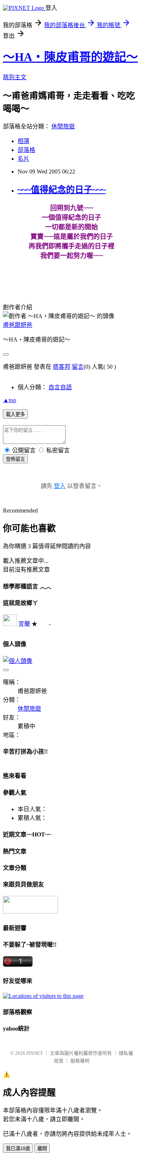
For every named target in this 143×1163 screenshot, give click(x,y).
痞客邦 (61, 367)
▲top (9, 400)
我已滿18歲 (18, 1148)
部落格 (26, 150)
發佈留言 (15, 459)
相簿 (23, 141)
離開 (42, 1148)
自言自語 (60, 387)
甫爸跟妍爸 (17, 325)
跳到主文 (14, 77)
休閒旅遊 (63, 126)
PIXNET (34, 1053)
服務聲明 (79, 1061)
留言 (78, 367)
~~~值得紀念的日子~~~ (62, 189)
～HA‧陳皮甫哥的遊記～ (70, 56)
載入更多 (15, 414)
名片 (23, 159)
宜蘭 (24, 624)
